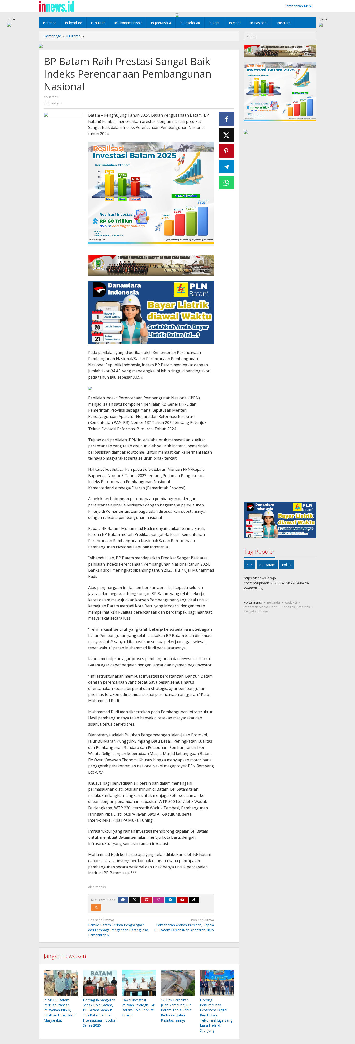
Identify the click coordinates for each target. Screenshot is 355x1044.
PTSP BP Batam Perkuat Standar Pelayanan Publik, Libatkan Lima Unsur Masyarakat (60, 1010)
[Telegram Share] (226, 166)
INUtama (73, 36)
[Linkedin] (170, 900)
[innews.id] (56, 6)
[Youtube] (182, 900)
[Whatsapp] (226, 182)
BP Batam (267, 564)
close (12, 19)
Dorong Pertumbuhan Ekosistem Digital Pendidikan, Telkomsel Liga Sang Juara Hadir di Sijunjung (216, 1015)
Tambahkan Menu (298, 6)
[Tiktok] (194, 900)
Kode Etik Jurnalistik (296, 606)
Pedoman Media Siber (260, 606)
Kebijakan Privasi (256, 611)
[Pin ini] (226, 151)
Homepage (52, 36)
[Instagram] (158, 900)
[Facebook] (123, 900)
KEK (249, 564)
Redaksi (291, 602)
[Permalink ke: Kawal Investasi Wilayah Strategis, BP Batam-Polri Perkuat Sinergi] (139, 983)
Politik (286, 564)
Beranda (273, 602)
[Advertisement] (280, 319)
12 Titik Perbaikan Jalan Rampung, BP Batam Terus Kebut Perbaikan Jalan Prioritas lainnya (176, 1010)
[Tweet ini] (226, 135)
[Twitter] (134, 900)
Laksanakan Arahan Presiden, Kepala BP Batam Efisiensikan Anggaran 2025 (184, 925)
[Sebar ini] (226, 119)
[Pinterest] (146, 900)
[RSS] (96, 907)
